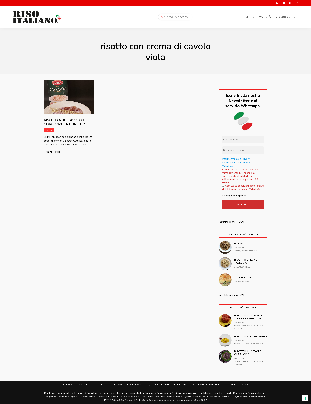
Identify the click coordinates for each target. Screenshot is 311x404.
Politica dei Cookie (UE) (206, 384)
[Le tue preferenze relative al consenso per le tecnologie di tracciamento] (305, 398)
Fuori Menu (230, 384)
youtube (284, 3)
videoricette (286, 17)
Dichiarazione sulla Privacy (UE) (131, 384)
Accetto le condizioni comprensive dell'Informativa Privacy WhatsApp (243, 187)
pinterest (290, 3)
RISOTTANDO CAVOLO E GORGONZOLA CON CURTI (66, 122)
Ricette (248, 17)
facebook (271, 3)
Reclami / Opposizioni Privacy (171, 384)
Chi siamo (68, 384)
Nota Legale (101, 384)
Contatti (84, 384)
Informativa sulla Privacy (236, 159)
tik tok (297, 3)
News (48, 130)
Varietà (265, 17)
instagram (277, 3)
